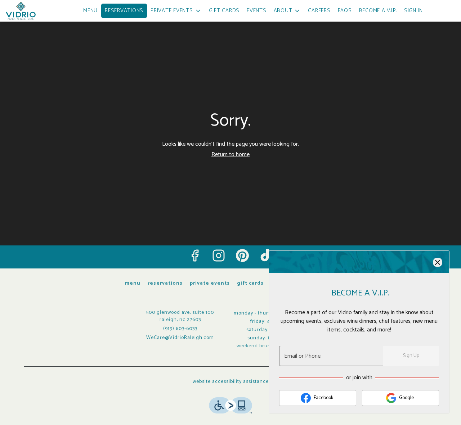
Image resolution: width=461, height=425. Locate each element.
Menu (90, 10)
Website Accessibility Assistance (231, 381)
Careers (319, 10)
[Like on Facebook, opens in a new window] (194, 255)
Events (257, 10)
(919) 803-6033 (180, 329)
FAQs (345, 10)
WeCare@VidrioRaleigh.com (180, 338)
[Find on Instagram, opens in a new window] (218, 255)
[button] (176, 11)
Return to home (230, 154)
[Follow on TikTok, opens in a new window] (266, 255)
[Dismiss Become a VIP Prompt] (437, 262)
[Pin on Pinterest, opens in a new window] (242, 255)
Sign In (413, 10)
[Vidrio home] (38, 11)
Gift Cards (224, 10)
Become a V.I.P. (378, 10)
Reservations (124, 10)
